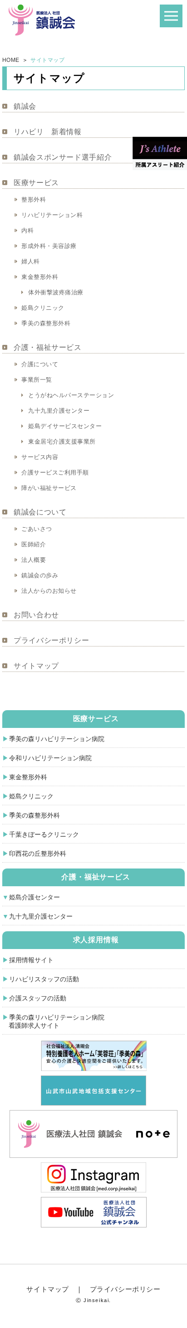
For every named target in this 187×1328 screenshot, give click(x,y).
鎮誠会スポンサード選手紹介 (63, 157)
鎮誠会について (40, 512)
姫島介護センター (34, 897)
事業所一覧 (36, 379)
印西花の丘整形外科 (37, 853)
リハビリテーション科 (52, 215)
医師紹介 (33, 544)
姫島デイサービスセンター (65, 426)
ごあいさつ (36, 528)
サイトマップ (36, 666)
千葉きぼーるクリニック (44, 834)
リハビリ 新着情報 (48, 132)
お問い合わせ (36, 615)
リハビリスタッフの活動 (44, 979)
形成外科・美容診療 (49, 245)
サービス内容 (39, 457)
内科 (27, 230)
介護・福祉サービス (48, 347)
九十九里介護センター (58, 410)
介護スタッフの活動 (37, 998)
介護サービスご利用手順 (55, 472)
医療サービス (36, 183)
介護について (39, 364)
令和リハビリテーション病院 (50, 758)
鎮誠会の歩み (39, 575)
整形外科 (33, 199)
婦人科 (30, 261)
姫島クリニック (42, 307)
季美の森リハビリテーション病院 (56, 738)
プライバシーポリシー (51, 640)
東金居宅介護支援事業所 (62, 441)
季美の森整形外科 (45, 323)
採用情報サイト (31, 960)
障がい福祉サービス (49, 488)
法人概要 (33, 559)
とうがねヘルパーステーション (71, 395)
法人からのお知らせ (49, 590)
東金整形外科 (39, 276)
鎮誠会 (25, 106)
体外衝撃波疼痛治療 (56, 292)
